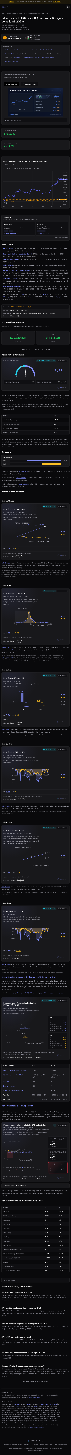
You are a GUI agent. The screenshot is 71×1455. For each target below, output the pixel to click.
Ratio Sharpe (25, 53)
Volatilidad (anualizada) (11, 259)
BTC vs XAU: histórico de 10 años (21, 307)
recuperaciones (24, 484)
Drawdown (54, 50)
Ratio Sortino (34, 53)
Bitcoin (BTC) (14, 310)
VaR (16, 270)
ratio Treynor (5, 887)
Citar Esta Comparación (14, 120)
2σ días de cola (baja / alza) (13, 1090)
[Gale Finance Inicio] (7, 7)
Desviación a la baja (7, 657)
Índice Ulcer (8, 57)
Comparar (8, 13)
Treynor (31, 297)
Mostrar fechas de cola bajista (15, 1186)
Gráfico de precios (10, 50)
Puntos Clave (21, 50)
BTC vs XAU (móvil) (16, 316)
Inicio (2, 13)
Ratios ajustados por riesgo (13, 53)
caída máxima (23, 471)
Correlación (46, 50)
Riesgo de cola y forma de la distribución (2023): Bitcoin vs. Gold (28, 977)
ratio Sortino (5, 647)
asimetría (43, 993)
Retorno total (8, 248)
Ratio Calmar (42, 53)
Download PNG (62, 360)
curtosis (50, 993)
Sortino (21, 294)
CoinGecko (17, 1404)
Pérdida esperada (25, 270)
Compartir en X (12, 84)
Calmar (45, 294)
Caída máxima (8, 265)
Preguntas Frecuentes (11, 61)
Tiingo (28, 1404)
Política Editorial (17, 1444)
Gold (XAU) (23, 310)
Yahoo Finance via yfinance (48, 1404)
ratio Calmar (5, 730)
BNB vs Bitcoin (16, 313)
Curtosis (15, 278)
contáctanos (57, 1)
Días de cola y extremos (11, 286)
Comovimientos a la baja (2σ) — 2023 (17, 1106)
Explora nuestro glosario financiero (35, 1381)
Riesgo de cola (17, 57)
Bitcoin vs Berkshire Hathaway (32, 313)
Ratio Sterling (50, 53)
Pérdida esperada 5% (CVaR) (13, 1075)
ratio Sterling (5, 806)
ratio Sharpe (5, 563)
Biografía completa (34, 1397)
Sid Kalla (33, 37)
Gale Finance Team (14, 38)
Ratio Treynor (59, 53)
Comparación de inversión (34, 50)
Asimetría (6, 278)
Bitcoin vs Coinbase (49, 313)
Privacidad (48, 1444)
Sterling (6, 297)
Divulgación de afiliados (61, 237)
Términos (41, 1444)
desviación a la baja (10, 650)
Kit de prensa (34, 1444)
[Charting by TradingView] (5, 203)
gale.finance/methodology (37, 1427)
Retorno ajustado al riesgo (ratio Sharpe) (17, 254)
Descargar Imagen (30, 84)
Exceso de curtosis (9, 1086)
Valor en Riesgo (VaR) (18, 993)
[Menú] (68, 7)
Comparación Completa (47, 57)
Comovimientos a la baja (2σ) (31, 57)
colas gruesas (59, 993)
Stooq (17, 1406)
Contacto (26, 1444)
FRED (35, 1406)
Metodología (7, 1444)
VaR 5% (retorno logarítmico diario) (15, 1070)
